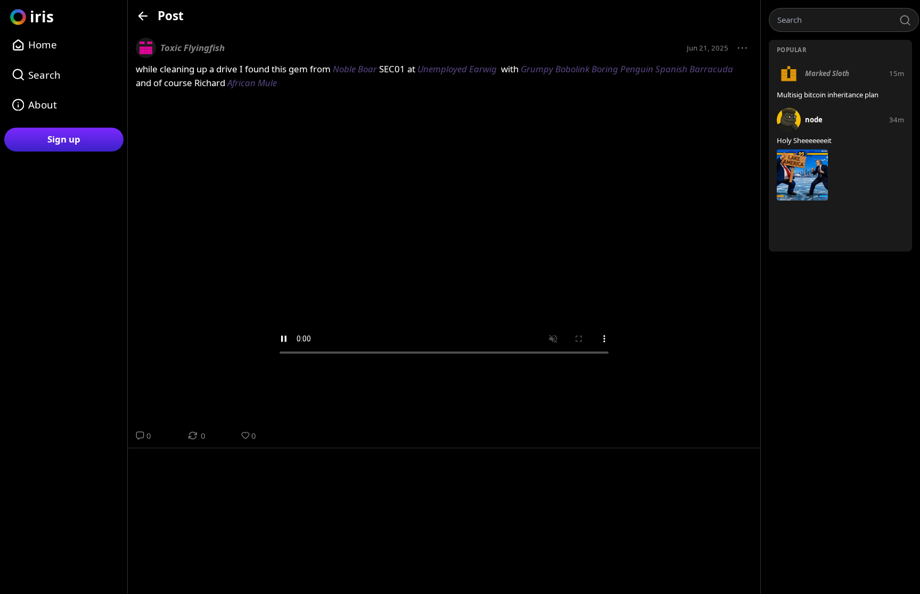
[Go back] (143, 16)
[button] (743, 48)
